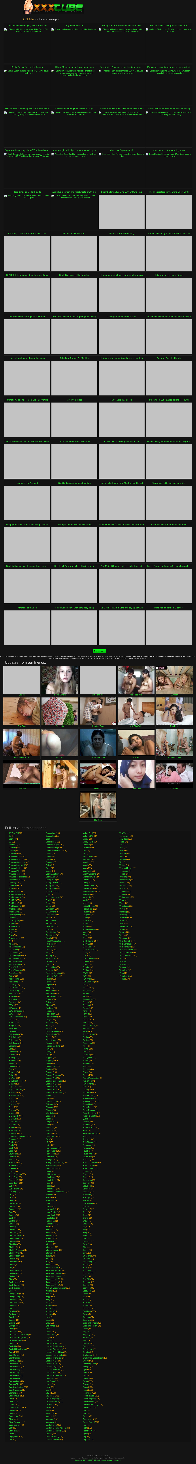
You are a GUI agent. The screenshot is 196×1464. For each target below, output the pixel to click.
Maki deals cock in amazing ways (169, 150)
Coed (11, 1291)
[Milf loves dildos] (74, 420)
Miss (85, 853)
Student (86, 1343)
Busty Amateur (15, 1174)
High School (51, 1180)
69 (10, 842)
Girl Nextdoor (51, 1101)
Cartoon (12, 1215)
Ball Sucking (14, 1043)
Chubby (12, 1247)
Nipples (86, 921)
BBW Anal (13, 1008)
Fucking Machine (53, 1046)
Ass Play (12, 985)
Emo (48, 894)
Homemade (51, 1189)
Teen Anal (87, 1393)
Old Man (86, 944)
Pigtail (85, 1031)
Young (122, 979)
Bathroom (13, 1060)
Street (85, 1329)
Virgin (121, 900)
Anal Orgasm (14, 915)
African (12, 851)
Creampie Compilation (18, 1335)
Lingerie (49, 1378)
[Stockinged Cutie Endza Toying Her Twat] (169, 420)
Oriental (86, 967)
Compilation (14, 1302)
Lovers (48, 1384)
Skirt (84, 1238)
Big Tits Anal (14, 1095)
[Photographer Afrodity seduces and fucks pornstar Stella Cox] (122, 45)
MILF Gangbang (52, 1399)
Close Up (13, 1273)
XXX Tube (28, 19)
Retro (85, 1130)
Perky (85, 1011)
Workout (122, 964)
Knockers (50, 1311)
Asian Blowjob (15, 956)
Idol (47, 1227)
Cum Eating (14, 1361)
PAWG (85, 973)
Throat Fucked (89, 1422)
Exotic (48, 918)
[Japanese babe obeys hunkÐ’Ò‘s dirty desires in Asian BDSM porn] (27, 170)
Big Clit (12, 1084)
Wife (121, 935)
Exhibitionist (51, 915)
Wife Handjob (125, 947)
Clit (10, 1267)
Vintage (122, 894)
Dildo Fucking (14, 1422)
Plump (85, 1049)
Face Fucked (51, 932)
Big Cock (12, 1087)
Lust (47, 1390)
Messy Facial (88, 842)
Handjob (49, 1160)
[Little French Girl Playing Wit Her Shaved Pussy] (27, 45)
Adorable (13, 845)
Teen (85, 1390)
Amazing (12, 883)
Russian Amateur (90, 1163)
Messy (85, 839)
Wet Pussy (123, 926)
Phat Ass (86, 1020)
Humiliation (50, 1218)
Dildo (11, 1419)
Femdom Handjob (53, 973)
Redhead (86, 1125)
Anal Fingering (15, 906)
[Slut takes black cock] (122, 420)
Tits (120, 845)
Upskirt (122, 888)
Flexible (49, 1011)
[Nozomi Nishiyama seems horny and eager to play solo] (169, 461)
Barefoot (12, 1055)
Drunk (48, 859)
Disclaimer (78, 1460)
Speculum (87, 1291)
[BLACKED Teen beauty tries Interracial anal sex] (27, 295)
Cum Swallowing (16, 1387)
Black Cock (13, 1116)
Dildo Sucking (15, 1425)
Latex (48, 1329)
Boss (11, 1151)
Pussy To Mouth (89, 1116)
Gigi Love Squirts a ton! (121, 150)
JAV (47, 1259)
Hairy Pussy (51, 1151)
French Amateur (52, 1031)
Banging (12, 1046)
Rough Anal (87, 1154)
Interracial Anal (52, 1250)
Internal (49, 1244)
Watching (123, 915)
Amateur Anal (14, 856)
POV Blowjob (88, 982)
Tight (85, 1428)
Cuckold (12, 1346)
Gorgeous (50, 1122)
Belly (11, 1075)
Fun (47, 1049)
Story (85, 1314)
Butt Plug (12, 1192)
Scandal (86, 1174)
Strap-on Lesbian (90, 1326)
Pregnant (86, 1063)
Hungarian (50, 1221)
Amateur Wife (14, 880)
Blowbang (13, 1130)
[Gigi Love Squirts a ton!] (122, 170)
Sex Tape (86, 1198)
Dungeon (50, 862)
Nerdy (85, 918)
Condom (12, 1305)
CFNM (11, 1200)
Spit (84, 1297)
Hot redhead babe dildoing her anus (27, 358)
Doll (10, 1440)
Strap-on (86, 1320)
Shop (85, 1215)
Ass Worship (14, 991)
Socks (85, 1267)
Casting (12, 1221)
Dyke (48, 868)
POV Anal (87, 979)
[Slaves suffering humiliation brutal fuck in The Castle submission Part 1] (122, 128)
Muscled (86, 897)
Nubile (85, 923)
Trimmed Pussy (125, 868)
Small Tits (87, 1256)
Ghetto (48, 1095)
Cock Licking (14, 1282)
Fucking (49, 1043)
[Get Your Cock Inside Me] (169, 378)
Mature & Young (52, 1437)
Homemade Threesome (56, 1192)
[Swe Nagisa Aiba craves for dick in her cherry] (122, 87)
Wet (121, 923)
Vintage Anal (124, 897)
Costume (12, 1314)
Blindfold (12, 1125)
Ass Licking (13, 982)
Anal (11, 888)
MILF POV (50, 1405)
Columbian (13, 1300)
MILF (48, 1393)
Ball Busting (14, 1034)
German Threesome (54, 1093)
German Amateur (53, 1075)
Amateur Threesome (17, 877)
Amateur (12, 853)
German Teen (51, 1090)
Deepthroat (13, 1416)
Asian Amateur (15, 947)
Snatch (86, 1265)
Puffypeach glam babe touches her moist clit (168, 67)
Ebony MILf (50, 886)
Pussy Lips (87, 1104)
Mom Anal (87, 871)
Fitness (49, 1005)
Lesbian (49, 1340)
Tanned (86, 1378)
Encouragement (52, 897)
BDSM (11, 1020)
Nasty (85, 903)
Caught (12, 1224)
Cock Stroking (15, 1285)
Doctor (11, 1434)
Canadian (13, 1209)
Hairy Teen (50, 1154)
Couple (12, 1323)
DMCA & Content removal (103, 1460)
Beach (11, 1063)
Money (85, 883)
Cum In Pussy (14, 1370)
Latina (48, 1332)
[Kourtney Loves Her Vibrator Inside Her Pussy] (27, 253)
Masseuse (50, 1422)
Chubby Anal (14, 1253)
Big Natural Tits (15, 1090)
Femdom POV (51, 976)
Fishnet (49, 999)
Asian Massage (15, 970)
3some (12, 839)
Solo (85, 1276)
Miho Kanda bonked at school (168, 607)
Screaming (87, 1180)
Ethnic (48, 906)
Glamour (49, 1107)
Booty (11, 1148)
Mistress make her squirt (74, 233)
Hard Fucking (51, 1165)
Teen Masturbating (90, 1405)
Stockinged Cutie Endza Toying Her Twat (168, 400)
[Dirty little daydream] (74, 45)
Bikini (11, 1098)
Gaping (49, 1069)
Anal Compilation (16, 894)
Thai (84, 1410)
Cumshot (12, 1393)
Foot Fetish (50, 1014)
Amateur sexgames (27, 607)
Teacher (86, 1384)
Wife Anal (123, 938)
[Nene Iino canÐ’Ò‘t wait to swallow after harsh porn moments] (122, 544)
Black (11, 1113)
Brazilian (12, 1157)
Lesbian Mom (51, 1364)
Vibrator (122, 891)
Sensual (86, 1192)
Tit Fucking (123, 836)
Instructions (50, 1241)
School (86, 1177)
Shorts (85, 1218)
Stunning (86, 1346)
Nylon (85, 932)
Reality (86, 1122)
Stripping (86, 1335)
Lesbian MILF (51, 1361)
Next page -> (99, 651)
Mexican (86, 845)
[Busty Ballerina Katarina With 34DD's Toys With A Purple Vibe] (122, 212)
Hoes (48, 1183)
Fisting (48, 1002)
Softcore (86, 1273)
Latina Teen (51, 1335)
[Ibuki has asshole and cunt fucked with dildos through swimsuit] (169, 336)
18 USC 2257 (88, 1460)
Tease (85, 1387)
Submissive (87, 1349)
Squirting (86, 1308)
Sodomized (87, 1270)
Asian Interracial (15, 961)
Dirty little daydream (74, 25)
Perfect (86, 1008)
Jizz (47, 1294)
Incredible (50, 1230)
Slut (84, 1253)
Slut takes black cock (121, 400)
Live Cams (50, 1381)
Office (85, 935)
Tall (84, 1375)
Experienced (51, 921)
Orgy (85, 964)
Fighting (49, 982)
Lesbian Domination (54, 1349)
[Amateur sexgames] (27, 627)
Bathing (12, 1058)
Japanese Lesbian (53, 1276)
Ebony (48, 871)
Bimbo (11, 1101)
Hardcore (50, 1168)
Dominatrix (50, 836)
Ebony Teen (51, 888)
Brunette (12, 1163)
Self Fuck (86, 1189)
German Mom (51, 1087)
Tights (85, 1434)
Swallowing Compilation (93, 1358)
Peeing (86, 1002)
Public (85, 1075)
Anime (11, 929)
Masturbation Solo (53, 1431)
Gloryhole (50, 1113)
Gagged (49, 1058)
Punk (85, 1087)
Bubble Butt (14, 1165)
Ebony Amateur (52, 874)
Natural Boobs (89, 906)
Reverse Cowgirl (90, 1133)
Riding (85, 1136)
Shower (86, 1224)
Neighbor (86, 915)
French (49, 1028)
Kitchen (49, 1308)
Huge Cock (50, 1215)
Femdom (49, 970)
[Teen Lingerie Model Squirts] (27, 212)
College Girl (14, 1294)
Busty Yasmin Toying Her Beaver (27, 67)
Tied (84, 1425)
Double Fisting (52, 848)
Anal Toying (14, 921)
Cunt (11, 1399)
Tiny (84, 1437)
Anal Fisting (14, 909)
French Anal (51, 1034)
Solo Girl (86, 1279)
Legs (48, 1337)
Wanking (123, 912)
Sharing (86, 1206)
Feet (47, 964)
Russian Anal (88, 1165)
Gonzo (48, 1119)
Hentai (48, 1171)
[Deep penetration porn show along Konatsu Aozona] (27, 544)
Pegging (86, 1005)
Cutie (11, 1402)
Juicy (48, 1300)
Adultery (12, 848)
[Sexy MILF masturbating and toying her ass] (122, 627)
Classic (12, 1259)
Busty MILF (13, 1180)
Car (10, 1212)
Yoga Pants (124, 976)
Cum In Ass (13, 1364)
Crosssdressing (15, 1340)
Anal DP (12, 900)
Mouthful (86, 894)
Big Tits (12, 1093)
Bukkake (12, 1168)
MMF (48, 1407)
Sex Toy (86, 1200)
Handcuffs (50, 1157)
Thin (84, 1413)
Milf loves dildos (74, 400)
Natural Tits (87, 909)
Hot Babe (50, 1200)
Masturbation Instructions (56, 1428)
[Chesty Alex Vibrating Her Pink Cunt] (122, 461)
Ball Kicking (14, 1037)
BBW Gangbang (15, 1011)
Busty (11, 1171)
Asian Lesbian (15, 964)
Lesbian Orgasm (53, 1367)
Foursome (50, 1023)
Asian (11, 944)
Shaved (86, 1209)
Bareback (13, 1052)
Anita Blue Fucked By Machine (74, 358)
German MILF (51, 1084)
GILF (48, 1055)
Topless (122, 859)
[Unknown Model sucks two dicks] (74, 461)
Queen (85, 1119)
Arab (11, 935)
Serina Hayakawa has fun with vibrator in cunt (27, 441)
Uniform (122, 883)
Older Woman (88, 950)
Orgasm (86, 961)
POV (85, 976)
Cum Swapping (15, 1390)
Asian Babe (14, 953)
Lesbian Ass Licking (54, 1346)
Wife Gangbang (125, 944)
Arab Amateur (14, 938)
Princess (86, 1069)
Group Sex (50, 1136)
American (13, 886)
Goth (48, 1125)
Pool (85, 1052)
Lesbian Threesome (54, 1375)
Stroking (86, 1337)
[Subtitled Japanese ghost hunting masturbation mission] (74, 503)
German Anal (51, 1078)
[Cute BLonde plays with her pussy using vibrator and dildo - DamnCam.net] (74, 627)
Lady (48, 1323)
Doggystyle (13, 1437)
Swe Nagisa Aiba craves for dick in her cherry (121, 67)
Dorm (48, 839)
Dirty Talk (13, 1431)
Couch (11, 1317)
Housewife (50, 1209)
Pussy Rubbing (89, 1110)
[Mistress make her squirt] (74, 253)
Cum (11, 1352)
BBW (11, 1005)
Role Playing (88, 1142)
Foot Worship (51, 1017)
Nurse (85, 926)
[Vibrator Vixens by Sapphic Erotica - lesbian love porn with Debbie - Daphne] (169, 253)
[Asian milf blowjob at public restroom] (169, 544)
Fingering (50, 991)
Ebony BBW (51, 880)
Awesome (13, 1002)
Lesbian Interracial (53, 1358)
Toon (121, 856)
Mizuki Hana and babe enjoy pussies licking (169, 108)
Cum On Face (14, 1378)
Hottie (48, 1206)
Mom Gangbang (89, 874)
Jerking (49, 1291)
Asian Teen (13, 973)
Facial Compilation (53, 941)
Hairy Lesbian (51, 1148)
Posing (86, 1060)
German (49, 1072)
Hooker (49, 1195)
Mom (85, 868)
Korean (49, 1314)
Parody (86, 993)
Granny (49, 1133)
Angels (12, 923)
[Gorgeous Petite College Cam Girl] (169, 503)
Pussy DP (87, 1093)
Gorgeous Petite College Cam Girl (168, 483)
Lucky (48, 1387)
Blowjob (12, 1133)
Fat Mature (50, 958)
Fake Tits (49, 944)
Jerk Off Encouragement (56, 1288)
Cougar (12, 1320)
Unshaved (123, 886)
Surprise (86, 1352)
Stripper (86, 1332)
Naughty (86, 912)
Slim (84, 1247)
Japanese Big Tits (53, 1270)
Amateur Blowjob (16, 859)
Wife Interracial (125, 953)
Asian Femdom (15, 958)
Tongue (122, 853)
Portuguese (87, 1058)
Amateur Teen (15, 874)
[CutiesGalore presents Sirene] (169, 295)
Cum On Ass (14, 1375)
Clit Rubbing (14, 1270)
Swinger (86, 1367)
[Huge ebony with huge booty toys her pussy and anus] (122, 295)
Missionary (87, 856)
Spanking (87, 1288)
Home (48, 1186)
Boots (11, 1145)
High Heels (50, 1177)
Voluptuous (124, 906)
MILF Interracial (52, 1402)
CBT (11, 1195)
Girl (47, 1098)
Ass (10, 976)
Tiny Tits (122, 833)
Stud (85, 1340)
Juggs (48, 1297)
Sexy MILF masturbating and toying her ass (121, 607)
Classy (12, 1265)
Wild (121, 958)
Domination (50, 833)
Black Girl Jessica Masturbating (74, 275)
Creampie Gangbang (17, 1337)
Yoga (121, 973)
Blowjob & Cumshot (17, 1136)
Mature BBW (88, 836)
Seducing (87, 1186)
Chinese (12, 1241)
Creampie (13, 1332)
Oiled (85, 938)
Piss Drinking (88, 1034)
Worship (122, 967)
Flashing (49, 1008)
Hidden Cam (51, 1174)
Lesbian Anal (51, 1343)
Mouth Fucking (89, 891)
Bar (10, 1049)
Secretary (87, 1183)
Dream (48, 853)
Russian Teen (88, 1168)
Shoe (85, 1212)
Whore (122, 932)
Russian (86, 1160)
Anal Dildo (13, 903)
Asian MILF (13, 967)
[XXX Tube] (53, 7)
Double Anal (51, 842)
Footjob (49, 1020)
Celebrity (12, 1227)
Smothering (87, 1262)
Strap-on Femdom (90, 1323)
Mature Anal (88, 833)
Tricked (122, 865)
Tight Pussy (87, 1431)
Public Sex (87, 1081)
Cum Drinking (14, 1358)
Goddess (49, 1116)
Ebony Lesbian (52, 883)
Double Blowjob (52, 845)
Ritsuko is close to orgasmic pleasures (168, 25)
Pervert (86, 1014)
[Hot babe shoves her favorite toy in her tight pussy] (122, 378)
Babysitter (13, 1025)
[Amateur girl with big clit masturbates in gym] (74, 170)
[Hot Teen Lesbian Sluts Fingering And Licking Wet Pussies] (74, 336)
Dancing (12, 1410)
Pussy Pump (88, 1107)
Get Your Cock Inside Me (169, 358)
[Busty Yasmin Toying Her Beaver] (27, 87)
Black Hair (13, 1122)
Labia (48, 1317)
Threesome (87, 1419)
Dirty (11, 1428)
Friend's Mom (51, 1040)
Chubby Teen (14, 1256)
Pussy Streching (89, 1113)
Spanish (86, 1285)
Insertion (49, 1238)
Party (85, 996)
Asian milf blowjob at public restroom (169, 524)
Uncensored (124, 880)
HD (47, 1142)
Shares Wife (88, 1203)
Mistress (86, 859)
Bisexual (12, 1104)
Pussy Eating (88, 1095)
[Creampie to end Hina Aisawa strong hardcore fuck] (74, 544)
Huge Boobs (51, 1212)
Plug (85, 1046)
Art (10, 941)
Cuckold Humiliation (17, 1349)
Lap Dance (50, 1326)
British (11, 1160)
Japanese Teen (52, 1285)
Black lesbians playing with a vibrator (27, 316)
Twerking (123, 877)
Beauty (12, 1066)
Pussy (85, 1090)
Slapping (86, 1241)
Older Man (87, 947)
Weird (121, 921)
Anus (11, 932)
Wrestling (123, 970)
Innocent (49, 1235)
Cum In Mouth (15, 1367)
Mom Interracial (89, 877)
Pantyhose (87, 991)
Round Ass (87, 1157)
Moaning (86, 862)
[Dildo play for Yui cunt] (27, 503)
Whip (121, 929)
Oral (84, 956)
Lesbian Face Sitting (54, 1352)
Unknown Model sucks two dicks (74, 441)
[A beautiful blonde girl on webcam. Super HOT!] (74, 128)
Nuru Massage (89, 929)
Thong (85, 1416)
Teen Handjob (88, 1402)
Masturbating (51, 1425)
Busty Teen (13, 1183)
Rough (85, 1151)
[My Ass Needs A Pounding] (122, 253)
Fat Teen (49, 961)
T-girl (85, 1370)
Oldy (85, 953)
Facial (48, 938)
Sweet (85, 1361)
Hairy (48, 1145)
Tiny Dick (86, 1440)
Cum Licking (14, 1372)
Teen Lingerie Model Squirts (27, 192)
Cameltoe (13, 1203)
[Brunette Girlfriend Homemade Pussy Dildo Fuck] (27, 420)
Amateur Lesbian (16, 868)
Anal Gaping (14, 912)
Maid (48, 1410)
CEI (10, 1198)
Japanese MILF (52, 1279)
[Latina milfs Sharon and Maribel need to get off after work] (122, 503)
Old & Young (88, 941)
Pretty (85, 1066)
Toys (121, 862)
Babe (11, 1023)
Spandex (86, 1282)
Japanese (50, 1265)
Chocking (13, 1244)
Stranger (86, 1317)
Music (85, 900)
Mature (49, 1434)
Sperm (85, 1294)
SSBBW (86, 1171)
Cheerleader (14, 1238)
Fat (47, 953)
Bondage (13, 1139)
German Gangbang (54, 1081)
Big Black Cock (15, 1081)
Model (85, 865)
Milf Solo (86, 848)
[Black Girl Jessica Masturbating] (74, 295)
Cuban (12, 1343)
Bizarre (12, 1110)
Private (86, 1072)
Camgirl (12, 1206)
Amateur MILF (15, 871)
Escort (48, 903)
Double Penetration (54, 851)
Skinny (85, 1235)
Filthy (48, 988)
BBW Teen (13, 1014)
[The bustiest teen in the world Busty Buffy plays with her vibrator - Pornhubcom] (169, 212)
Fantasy (49, 947)
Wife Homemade (126, 950)
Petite (85, 1017)
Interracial (50, 1247)
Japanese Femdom (54, 1273)
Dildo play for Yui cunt (27, 483)
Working (122, 961)
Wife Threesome (126, 956)
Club (11, 1279)
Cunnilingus (14, 1396)
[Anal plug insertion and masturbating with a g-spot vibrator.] (74, 212)
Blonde (12, 1128)
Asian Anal (13, 950)
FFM (47, 929)
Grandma (50, 1128)
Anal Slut (12, 918)
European (50, 909)
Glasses (49, 1110)
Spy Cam (86, 1302)
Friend (48, 1037)
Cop (10, 1308)
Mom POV (87, 880)
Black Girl (13, 1119)
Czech (11, 1405)
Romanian (87, 1145)
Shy (84, 1227)
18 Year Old (14, 833)
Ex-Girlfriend (51, 912)
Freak (48, 1025)
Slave (85, 1244)
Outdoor (86, 970)
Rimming (86, 1139)
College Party (14, 1297)
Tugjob (122, 874)
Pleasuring (87, 1043)
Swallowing (87, 1355)
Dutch (48, 865)
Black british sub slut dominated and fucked (27, 566)
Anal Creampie (15, 897)
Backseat (13, 1031)
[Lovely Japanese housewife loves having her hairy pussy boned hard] (169, 586)
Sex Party (87, 1195)
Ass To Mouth (14, 988)
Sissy (85, 1233)
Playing (86, 1040)
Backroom (13, 1028)
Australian (13, 999)
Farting (49, 950)
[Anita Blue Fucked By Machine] (74, 378)
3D (10, 836)
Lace (48, 1320)
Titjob (121, 842)
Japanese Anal (52, 1267)
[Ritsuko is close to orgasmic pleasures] (169, 45)
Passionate (87, 999)
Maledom (50, 1413)
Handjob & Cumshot (54, 1163)
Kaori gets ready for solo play (121, 316)
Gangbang (50, 1066)
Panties (86, 988)
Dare (11, 1413)
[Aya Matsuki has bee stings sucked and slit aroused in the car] (122, 586)
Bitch (11, 1107)
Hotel (48, 1203)
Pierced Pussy (89, 1025)
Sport (85, 1300)
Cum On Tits (14, 1384)
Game (48, 1063)
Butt (10, 1186)
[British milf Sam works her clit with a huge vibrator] (74, 586)
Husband (49, 1224)
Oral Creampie (89, 958)
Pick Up (86, 1023)
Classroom (13, 1262)
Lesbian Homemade (54, 1355)
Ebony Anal (50, 877)
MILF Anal (50, 1396)
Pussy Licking (88, 1101)
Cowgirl (12, 1326)
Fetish (48, 979)
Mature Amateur (52, 1440)
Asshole (12, 993)
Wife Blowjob (124, 941)
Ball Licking (14, 1040)
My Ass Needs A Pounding (121, 233)
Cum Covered (15, 1355)
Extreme (49, 926)
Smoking (86, 1259)
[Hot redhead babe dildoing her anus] (27, 378)
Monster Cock (88, 886)
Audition (12, 996)
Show (85, 1221)
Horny (48, 1198)
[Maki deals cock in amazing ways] (169, 170)
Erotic (48, 900)
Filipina (49, 985)
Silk (84, 1230)
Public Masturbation (91, 1078)
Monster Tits (88, 888)
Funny (48, 1052)
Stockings (87, 1311)
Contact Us (117, 1460)
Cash (11, 1218)
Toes (121, 848)
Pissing (86, 1037)
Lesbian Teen (51, 1372)
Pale (85, 985)
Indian (48, 1233)
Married (49, 1416)
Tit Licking (123, 839)
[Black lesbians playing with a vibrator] (27, 336)
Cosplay (12, 1311)
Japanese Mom (52, 1282)
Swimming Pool (89, 1364)
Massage (49, 1419)
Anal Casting (14, 891)
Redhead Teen (89, 1128)
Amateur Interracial (17, 865)
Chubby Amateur (16, 1250)
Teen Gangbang (89, 1399)
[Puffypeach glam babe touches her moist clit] (169, 87)
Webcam (123, 918)
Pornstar (86, 1055)
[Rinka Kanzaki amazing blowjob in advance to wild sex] (27, 128)
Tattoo (85, 1381)
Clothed (12, 1276)
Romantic (87, 1148)
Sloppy (86, 1250)
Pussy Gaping (88, 1098)
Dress (48, 856)
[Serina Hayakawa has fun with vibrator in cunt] (27, 461)
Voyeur (122, 909)
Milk (84, 851)
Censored (13, 1230)
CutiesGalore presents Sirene (169, 275)
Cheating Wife (15, 1235)
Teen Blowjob (88, 1396)
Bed (10, 1069)
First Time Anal (52, 996)
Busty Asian (14, 1177)
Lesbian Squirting (53, 1370)
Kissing (49, 1305)
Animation (13, 926)
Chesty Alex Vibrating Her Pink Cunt (121, 441)
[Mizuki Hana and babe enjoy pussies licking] (169, 128)
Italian (48, 1256)
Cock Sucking (14, 1288)
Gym (48, 1139)
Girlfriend (49, 1104)
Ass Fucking (14, 979)
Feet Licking (51, 967)
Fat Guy (49, 956)
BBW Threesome (16, 1017)
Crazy (11, 1329)
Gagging (49, 1060)
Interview (49, 1253)
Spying (86, 1305)
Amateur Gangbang (17, 862)
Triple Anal (123, 871)
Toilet (121, 851)
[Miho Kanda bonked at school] (169, 627)
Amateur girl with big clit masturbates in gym (74, 150)
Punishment (88, 1084)
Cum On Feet (14, 1381)
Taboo (85, 1372)
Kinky (48, 1302)
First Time (50, 993)
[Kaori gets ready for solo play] (122, 336)
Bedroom (13, 1072)
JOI (47, 1262)
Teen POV (87, 1407)
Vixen (121, 903)
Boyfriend (13, 1154)
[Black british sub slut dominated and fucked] (27, 586)
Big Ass (12, 1078)
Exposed (49, 923)
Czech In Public (15, 1407)
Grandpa (49, 1130)
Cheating (13, 1233)
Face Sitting (51, 935)
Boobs (11, 1142)
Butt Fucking (14, 1189)
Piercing (86, 1028)
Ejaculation (50, 891)
